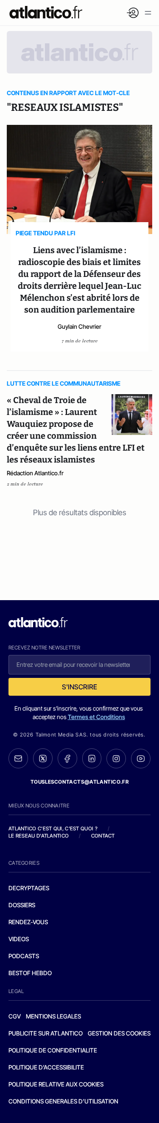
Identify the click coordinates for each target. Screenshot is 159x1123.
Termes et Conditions (96, 716)
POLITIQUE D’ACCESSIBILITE (46, 1067)
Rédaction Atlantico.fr (35, 473)
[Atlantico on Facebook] (67, 758)
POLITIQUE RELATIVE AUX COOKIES (55, 1084)
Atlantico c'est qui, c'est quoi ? (53, 828)
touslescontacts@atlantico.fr (80, 782)
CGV (14, 1016)
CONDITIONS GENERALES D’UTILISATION (63, 1101)
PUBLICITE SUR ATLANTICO (45, 1033)
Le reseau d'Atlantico (38, 835)
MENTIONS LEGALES (53, 1016)
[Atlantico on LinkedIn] (92, 758)
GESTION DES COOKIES (119, 1033)
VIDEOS (18, 938)
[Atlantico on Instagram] (116, 758)
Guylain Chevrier (79, 326)
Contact (103, 835)
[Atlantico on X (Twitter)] (43, 758)
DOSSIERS (21, 905)
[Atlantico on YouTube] (141, 758)
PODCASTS (23, 955)
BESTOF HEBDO (30, 972)
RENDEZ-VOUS (28, 921)
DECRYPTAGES (28, 888)
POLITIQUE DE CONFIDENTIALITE (52, 1050)
